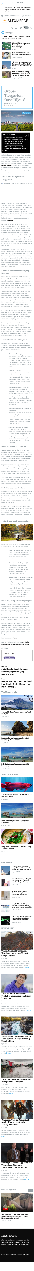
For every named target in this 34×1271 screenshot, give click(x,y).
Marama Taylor (8, 105)
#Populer (5, 36)
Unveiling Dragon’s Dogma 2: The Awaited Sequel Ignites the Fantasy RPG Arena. (16, 1122)
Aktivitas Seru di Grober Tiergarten (14, 141)
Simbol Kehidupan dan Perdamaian (14, 145)
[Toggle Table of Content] (26, 135)
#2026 (10, 36)
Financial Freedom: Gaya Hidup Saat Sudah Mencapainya (21, 45)
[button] (29, 1190)
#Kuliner (27, 36)
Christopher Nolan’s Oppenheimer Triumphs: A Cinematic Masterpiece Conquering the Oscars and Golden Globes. (16, 1166)
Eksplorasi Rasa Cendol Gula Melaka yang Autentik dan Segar (16, 847)
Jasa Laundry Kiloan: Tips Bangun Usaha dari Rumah (21, 53)
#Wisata (4, 38)
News (5, 1208)
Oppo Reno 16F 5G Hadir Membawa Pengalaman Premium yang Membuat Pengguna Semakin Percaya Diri (22, 894)
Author (5, 150)
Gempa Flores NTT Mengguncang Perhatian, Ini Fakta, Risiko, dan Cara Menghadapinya (14, 1216)
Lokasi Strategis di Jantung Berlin (14, 143)
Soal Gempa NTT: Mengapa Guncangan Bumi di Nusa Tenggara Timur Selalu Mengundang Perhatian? (21, 74)
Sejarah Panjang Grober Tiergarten (13, 137)
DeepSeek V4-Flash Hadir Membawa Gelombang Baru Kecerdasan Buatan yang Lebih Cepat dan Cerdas (21, 906)
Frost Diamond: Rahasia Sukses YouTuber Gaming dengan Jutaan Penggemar (16, 996)
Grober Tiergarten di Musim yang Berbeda (16, 147)
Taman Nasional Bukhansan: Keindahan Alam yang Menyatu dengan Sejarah (15, 953)
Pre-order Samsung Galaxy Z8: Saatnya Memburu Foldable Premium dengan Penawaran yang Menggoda (21, 881)
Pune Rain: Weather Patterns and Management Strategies (16, 1080)
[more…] (27, 967)
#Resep (18, 38)
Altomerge (26, 1254)
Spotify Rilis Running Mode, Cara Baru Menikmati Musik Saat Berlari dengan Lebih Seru (22, 918)
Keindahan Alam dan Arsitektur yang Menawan (17, 139)
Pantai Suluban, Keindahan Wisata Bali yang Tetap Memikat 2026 (15, 739)
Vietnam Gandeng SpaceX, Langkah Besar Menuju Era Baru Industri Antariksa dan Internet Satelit (22, 65)
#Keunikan (21, 36)
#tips (15, 36)
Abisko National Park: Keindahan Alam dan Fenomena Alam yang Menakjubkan (16, 1038)
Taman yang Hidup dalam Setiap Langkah (16, 148)
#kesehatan (11, 38)
